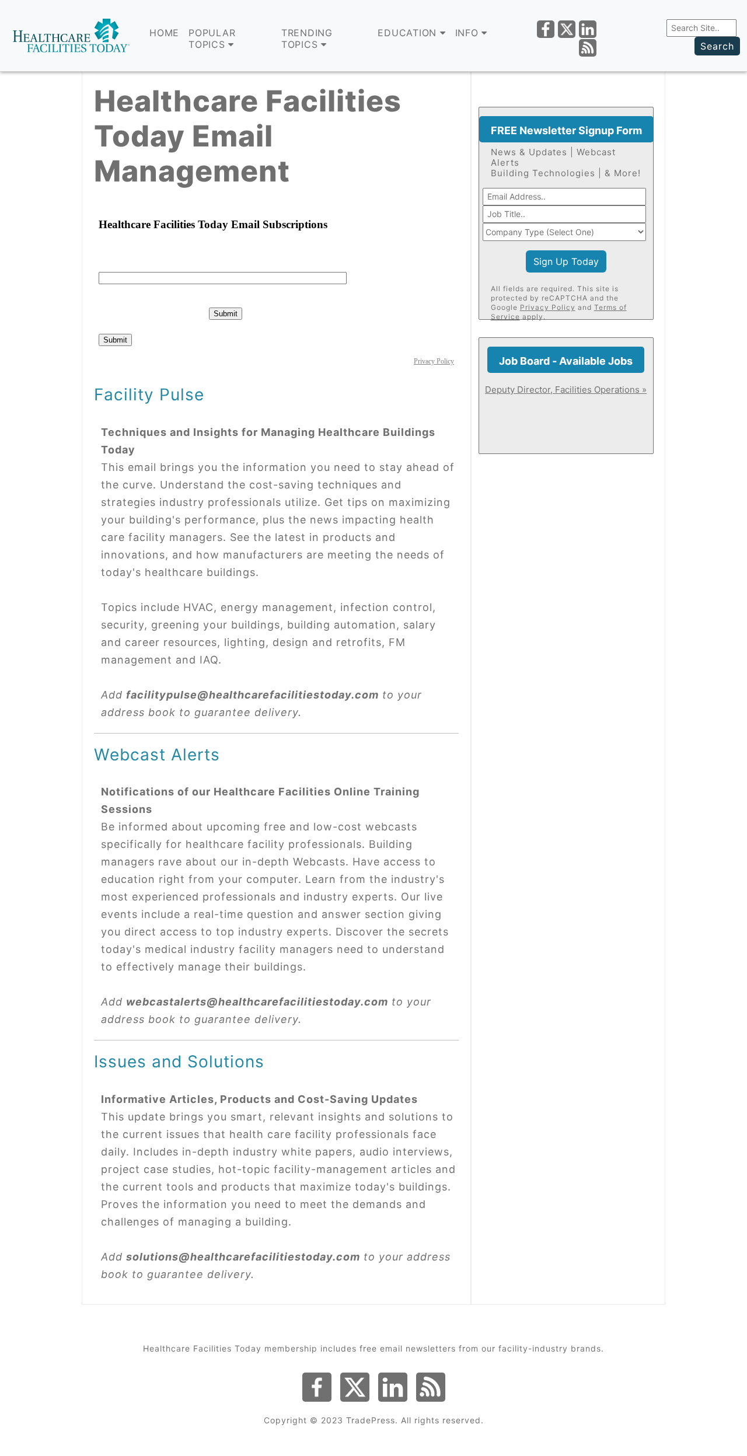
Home (164, 33)
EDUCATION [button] (409, 33)
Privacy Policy (547, 307)
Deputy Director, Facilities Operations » (566, 389)
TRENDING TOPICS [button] (307, 38)
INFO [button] (468, 33)
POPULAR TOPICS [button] (212, 38)
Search (717, 46)
